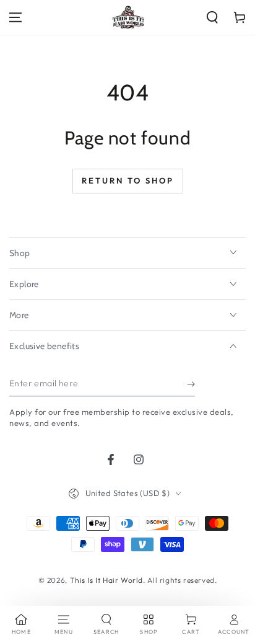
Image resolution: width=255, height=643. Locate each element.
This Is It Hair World (107, 580)
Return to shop (128, 180)
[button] (212, 17)
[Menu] (15, 17)
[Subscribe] (191, 384)
